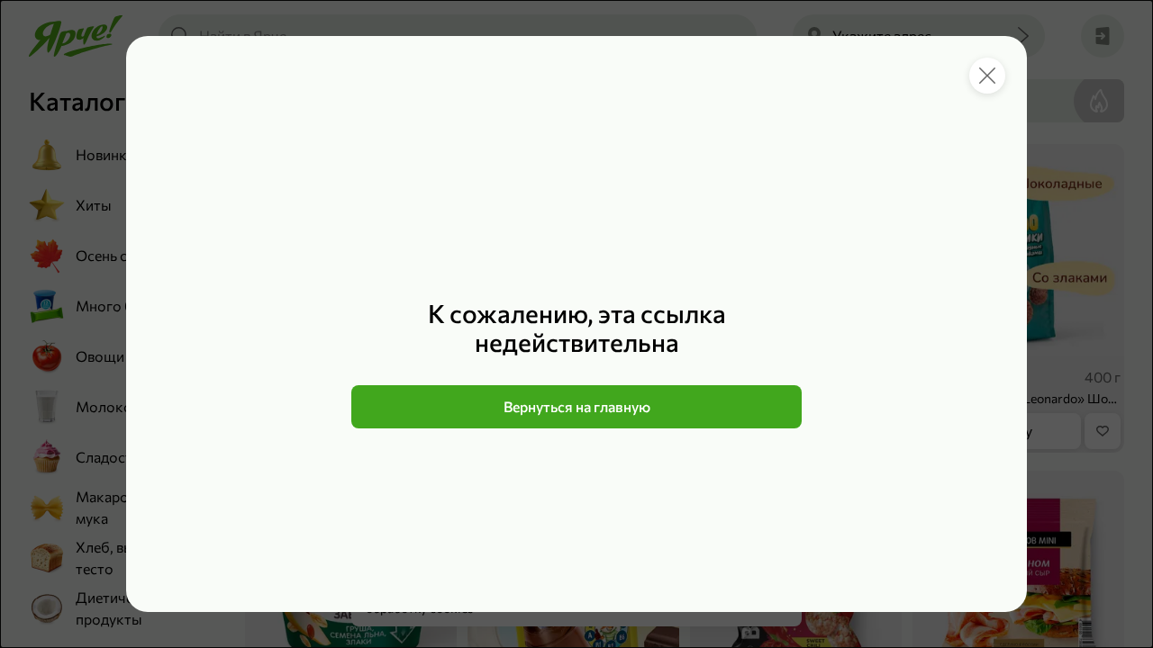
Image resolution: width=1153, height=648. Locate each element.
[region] (576, 363)
